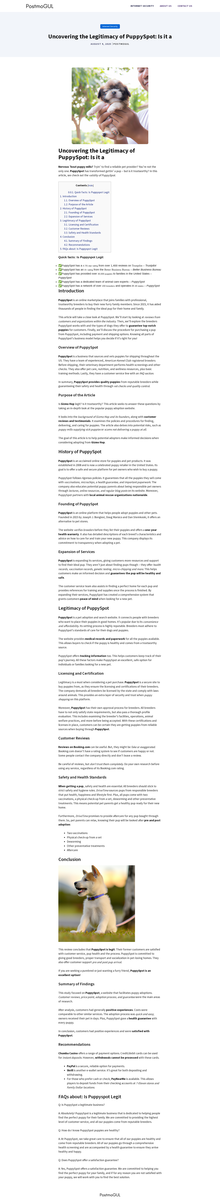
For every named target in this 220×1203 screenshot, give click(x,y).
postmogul (121, 43)
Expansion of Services (78, 216)
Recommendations (77, 244)
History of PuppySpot (73, 208)
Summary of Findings (78, 240)
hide (90, 185)
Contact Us (185, 5)
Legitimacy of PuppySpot (75, 220)
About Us (166, 5)
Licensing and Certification (81, 224)
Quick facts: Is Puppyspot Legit (88, 192)
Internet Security (142, 5)
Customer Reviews (76, 228)
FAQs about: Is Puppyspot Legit (79, 248)
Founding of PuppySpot (79, 212)
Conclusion (67, 236)
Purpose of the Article (78, 204)
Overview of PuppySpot (79, 200)
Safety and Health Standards (82, 232)
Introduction (68, 196)
